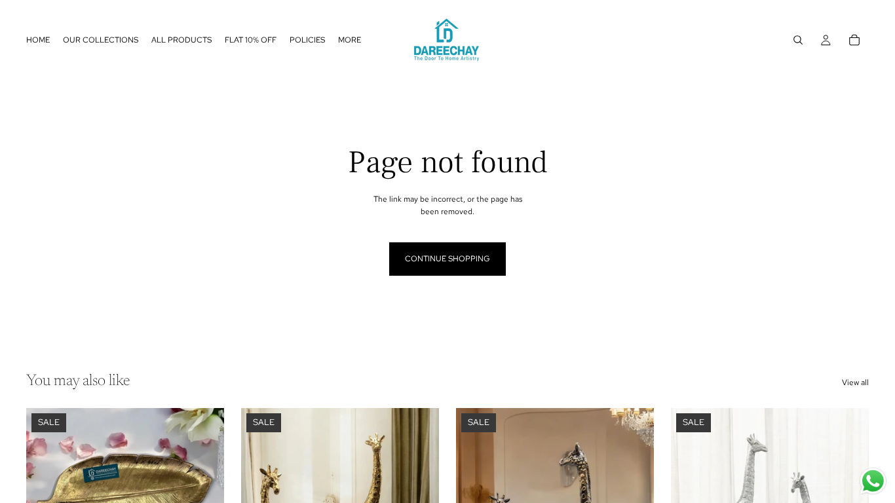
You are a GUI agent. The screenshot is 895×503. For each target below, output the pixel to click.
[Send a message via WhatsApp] (873, 481)
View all (855, 382)
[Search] (798, 40)
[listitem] (350, 40)
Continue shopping (447, 258)
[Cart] (854, 40)
